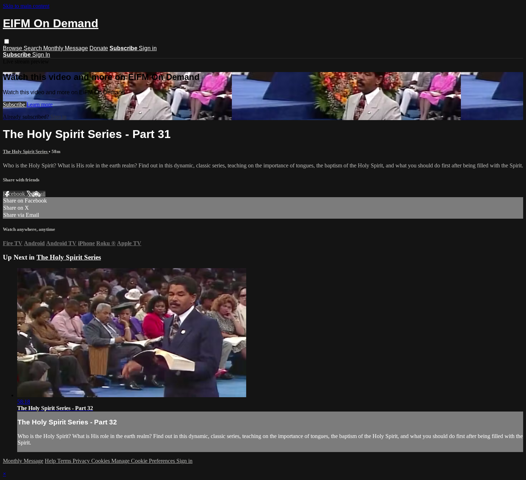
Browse (13, 48)
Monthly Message (65, 48)
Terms (65, 461)
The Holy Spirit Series (26, 151)
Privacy (82, 461)
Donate (98, 48)
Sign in (148, 48)
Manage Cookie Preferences (143, 461)
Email (38, 194)
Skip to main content (26, 6)
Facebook (14, 194)
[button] (6, 41)
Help (51, 461)
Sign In (41, 55)
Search (33, 48)
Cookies (101, 461)
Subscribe (14, 104)
